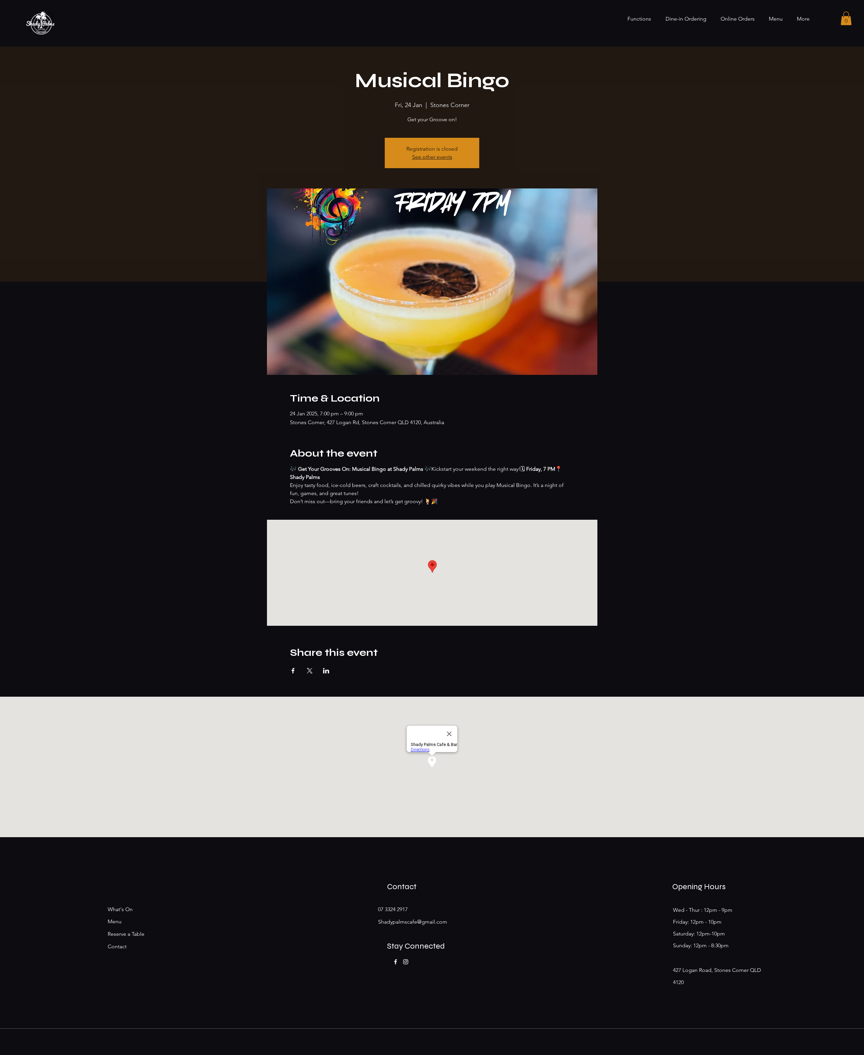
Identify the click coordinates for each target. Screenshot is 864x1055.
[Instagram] (405, 961)
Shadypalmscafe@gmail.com (412, 922)
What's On (120, 909)
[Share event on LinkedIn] (326, 670)
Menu (115, 921)
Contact (117, 946)
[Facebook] (395, 961)
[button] (846, 18)
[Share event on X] (309, 670)
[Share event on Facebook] (293, 670)
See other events (432, 157)
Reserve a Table (126, 934)
